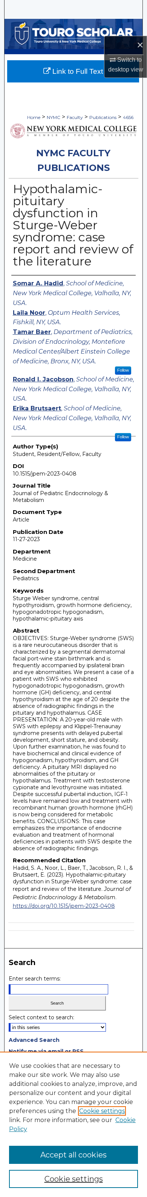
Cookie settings (102, 1111)
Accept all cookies (73, 1154)
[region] (73, 1124)
